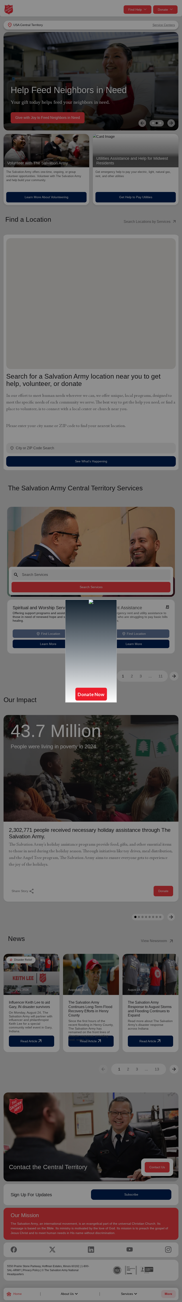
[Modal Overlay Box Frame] (91, 651)
